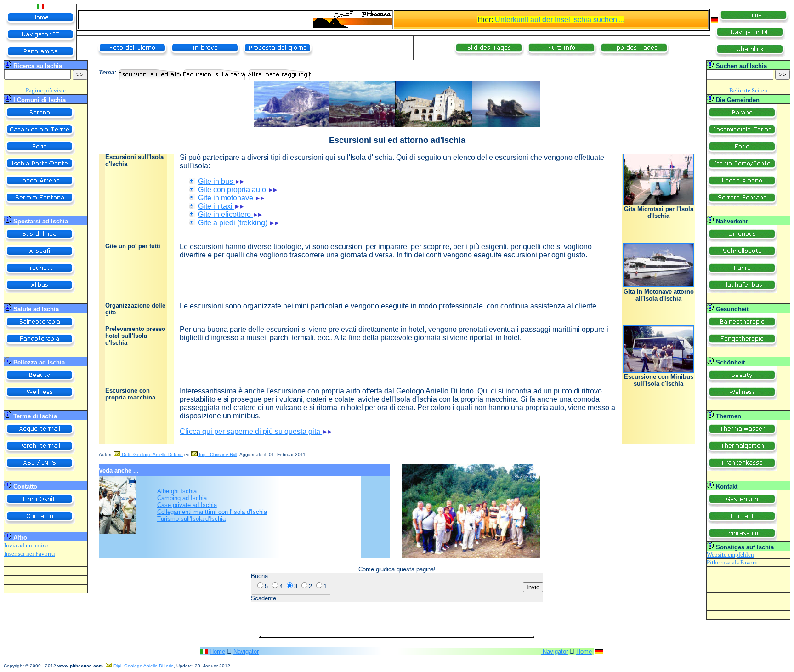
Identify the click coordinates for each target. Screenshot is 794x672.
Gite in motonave (226, 198)
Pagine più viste (46, 90)
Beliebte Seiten (748, 90)
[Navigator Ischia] (599, 651)
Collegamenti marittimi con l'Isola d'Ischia (212, 511)
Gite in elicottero (225, 214)
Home (217, 651)
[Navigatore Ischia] (204, 651)
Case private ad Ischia (187, 504)
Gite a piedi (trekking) (233, 223)
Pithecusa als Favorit (732, 562)
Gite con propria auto (232, 190)
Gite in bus (216, 181)
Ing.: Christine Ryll (217, 454)
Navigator (246, 651)
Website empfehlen (730, 554)
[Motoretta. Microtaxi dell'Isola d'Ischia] (658, 203)
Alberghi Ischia (177, 491)
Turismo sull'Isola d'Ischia (191, 518)
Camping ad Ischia (182, 498)
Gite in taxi (216, 206)
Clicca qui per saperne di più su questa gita (251, 431)
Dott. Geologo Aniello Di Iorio (151, 454)
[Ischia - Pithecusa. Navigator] (714, 21)
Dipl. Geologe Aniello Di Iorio (143, 665)
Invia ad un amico (26, 545)
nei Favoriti (40, 553)
